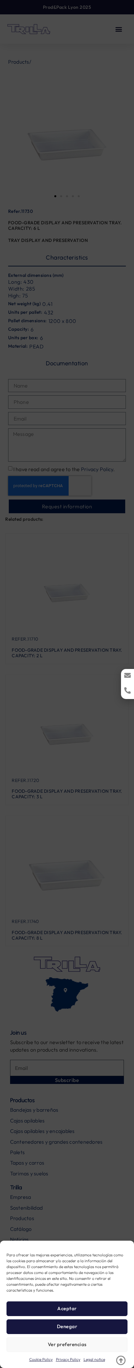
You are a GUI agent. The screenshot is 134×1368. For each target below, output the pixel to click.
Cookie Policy (41, 1359)
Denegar (67, 1326)
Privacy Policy (68, 1359)
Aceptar (67, 1308)
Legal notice (94, 1359)
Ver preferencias (67, 1344)
